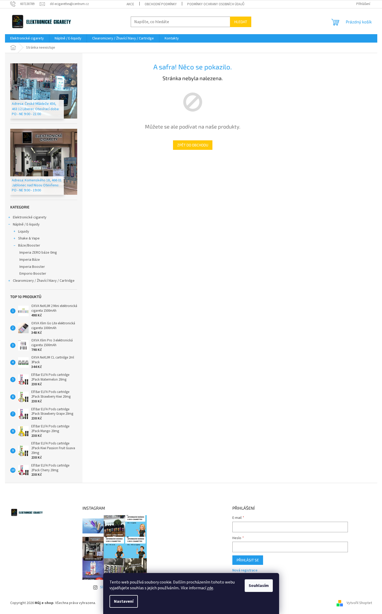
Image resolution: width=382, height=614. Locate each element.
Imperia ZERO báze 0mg (38, 252)
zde (210, 588)
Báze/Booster (29, 245)
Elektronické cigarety (29, 217)
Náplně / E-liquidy (26, 224)
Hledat (240, 21)
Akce (130, 4)
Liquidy (23, 231)
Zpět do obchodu (192, 145)
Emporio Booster (32, 273)
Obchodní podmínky (161, 4)
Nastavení (123, 601)
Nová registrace (245, 570)
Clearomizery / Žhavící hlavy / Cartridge (44, 280)
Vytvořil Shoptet (359, 603)
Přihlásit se (248, 560)
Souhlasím (259, 586)
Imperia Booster (32, 266)
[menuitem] (27, 38)
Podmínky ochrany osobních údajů (215, 4)
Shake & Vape (29, 238)
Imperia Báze (29, 259)
